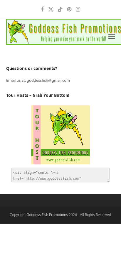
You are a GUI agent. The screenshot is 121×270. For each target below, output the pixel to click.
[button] (111, 36)
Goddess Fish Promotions (47, 214)
